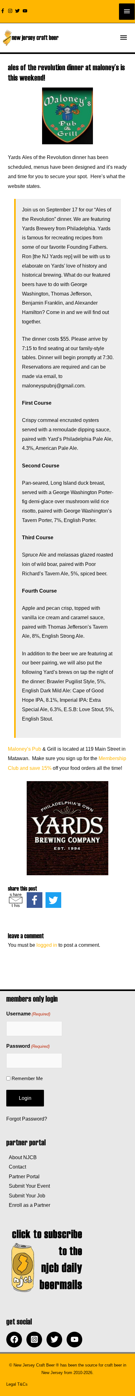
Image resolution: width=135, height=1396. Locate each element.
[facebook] (15, 1339)
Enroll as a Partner (28, 1205)
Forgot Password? (26, 1119)
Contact (16, 1167)
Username (28, 1013)
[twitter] (18, 10)
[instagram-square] (35, 1339)
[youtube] (26, 10)
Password (28, 1046)
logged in (46, 945)
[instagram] (11, 10)
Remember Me (27, 1078)
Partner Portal (23, 1176)
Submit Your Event (28, 1186)
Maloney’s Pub (24, 749)
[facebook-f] (3, 10)
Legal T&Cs (17, 1384)
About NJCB (21, 1157)
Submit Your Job (25, 1195)
